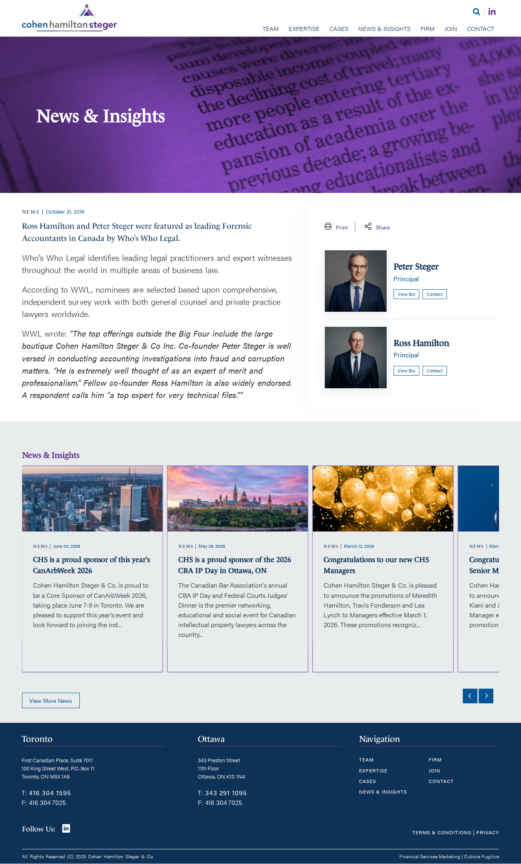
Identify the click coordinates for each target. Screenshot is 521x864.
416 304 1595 (50, 792)
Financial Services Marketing (429, 856)
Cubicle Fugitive (481, 856)
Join (450, 28)
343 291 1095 (226, 792)
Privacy (487, 832)
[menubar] (260, 29)
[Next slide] (486, 696)
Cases (338, 28)
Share (383, 227)
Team (271, 28)
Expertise (304, 28)
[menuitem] (271, 29)
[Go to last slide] (470, 696)
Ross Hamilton (421, 343)
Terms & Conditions (441, 832)
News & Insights (384, 28)
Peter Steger (416, 266)
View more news (50, 700)
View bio (406, 294)
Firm (427, 28)
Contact (480, 28)
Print (342, 227)
